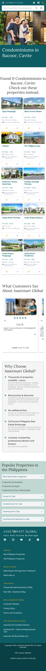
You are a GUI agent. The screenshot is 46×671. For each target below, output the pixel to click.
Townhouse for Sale (11, 511)
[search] (36, 8)
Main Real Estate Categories (14, 476)
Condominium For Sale (12, 504)
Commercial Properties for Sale (16, 519)
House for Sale (9, 496)
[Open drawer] (3, 2)
